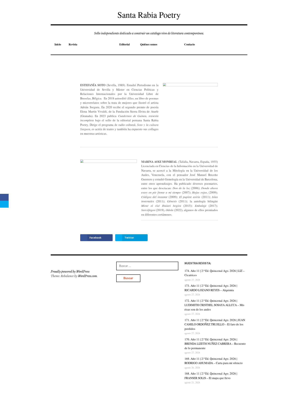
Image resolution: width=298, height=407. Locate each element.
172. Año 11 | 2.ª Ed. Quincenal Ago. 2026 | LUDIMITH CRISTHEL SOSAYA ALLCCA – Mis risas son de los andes (214, 305)
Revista (73, 44)
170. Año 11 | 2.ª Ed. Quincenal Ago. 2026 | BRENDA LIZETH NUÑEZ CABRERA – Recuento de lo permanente (215, 343)
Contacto (189, 44)
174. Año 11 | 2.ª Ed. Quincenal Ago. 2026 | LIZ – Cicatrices (215, 273)
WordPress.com (87, 276)
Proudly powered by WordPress (70, 271)
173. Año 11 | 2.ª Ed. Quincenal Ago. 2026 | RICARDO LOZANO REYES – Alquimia (211, 288)
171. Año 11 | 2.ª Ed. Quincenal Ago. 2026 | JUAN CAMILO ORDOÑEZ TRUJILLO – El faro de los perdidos (215, 324)
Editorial (124, 44)
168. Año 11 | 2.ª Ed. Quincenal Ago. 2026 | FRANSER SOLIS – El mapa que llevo (211, 375)
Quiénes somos (148, 44)
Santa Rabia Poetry (149, 14)
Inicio (57, 44)
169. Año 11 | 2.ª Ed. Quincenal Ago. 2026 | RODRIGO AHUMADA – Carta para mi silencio (214, 361)
